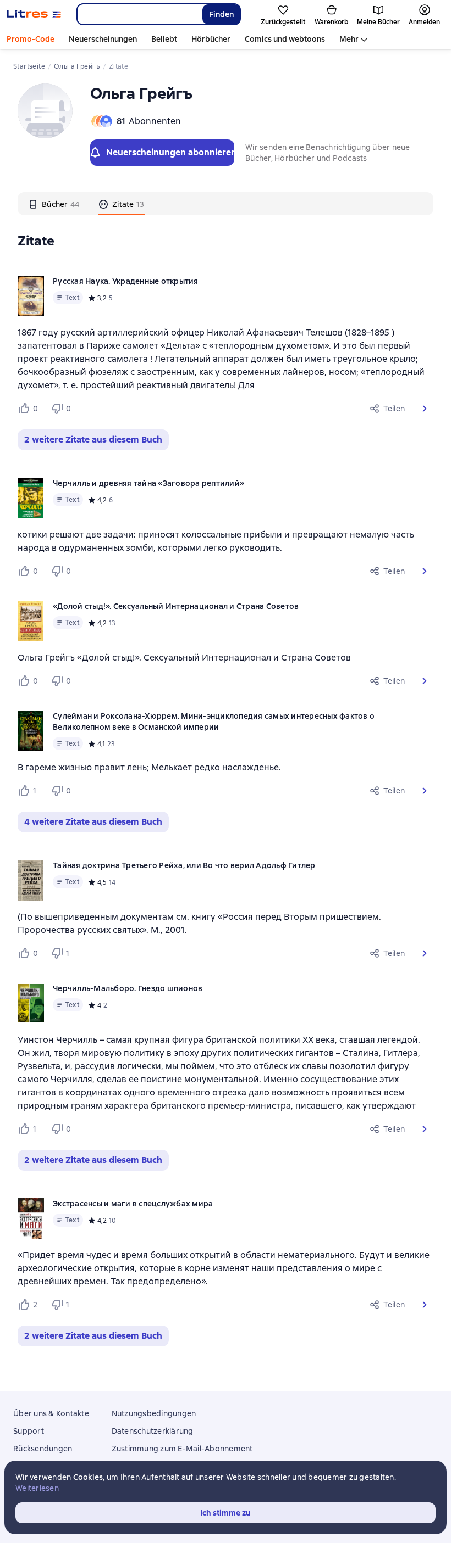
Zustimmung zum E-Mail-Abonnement (182, 1448)
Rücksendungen (42, 1448)
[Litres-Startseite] (34, 14)
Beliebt (164, 39)
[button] (424, 408)
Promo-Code (30, 39)
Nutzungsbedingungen (154, 1413)
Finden (221, 14)
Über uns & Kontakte (51, 1413)
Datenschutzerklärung (153, 1431)
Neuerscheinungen (103, 39)
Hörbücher (210, 39)
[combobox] (139, 14)
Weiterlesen (37, 1488)
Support (28, 1431)
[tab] (54, 204)
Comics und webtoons (285, 39)
